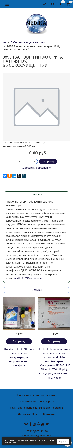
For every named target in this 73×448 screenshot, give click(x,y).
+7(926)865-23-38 (36, 431)
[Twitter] (47, 424)
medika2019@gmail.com (28, 278)
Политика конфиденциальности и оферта (36, 408)
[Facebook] (30, 424)
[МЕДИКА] (36, 23)
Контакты (49, 414)
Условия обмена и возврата (36, 402)
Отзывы (37, 290)
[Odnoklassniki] (38, 424)
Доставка (24, 414)
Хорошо (63, 441)
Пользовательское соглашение (36, 395)
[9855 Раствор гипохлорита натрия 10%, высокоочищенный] (36, 107)
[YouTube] (42, 424)
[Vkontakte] (26, 424)
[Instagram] (34, 424)
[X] (19, 176)
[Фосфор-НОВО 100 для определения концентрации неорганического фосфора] (19, 313)
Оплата (36, 414)
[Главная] (4, 43)
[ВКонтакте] (5, 176)
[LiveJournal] (24, 176)
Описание (37, 194)
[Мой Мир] (14, 176)
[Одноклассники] (9, 176)
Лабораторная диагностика (28, 43)
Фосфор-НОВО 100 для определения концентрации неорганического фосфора (19, 357)
